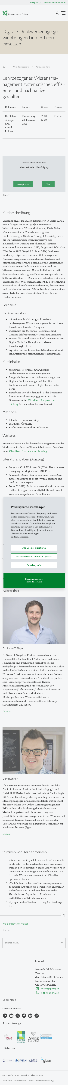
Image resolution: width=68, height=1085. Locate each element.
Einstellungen (33, 565)
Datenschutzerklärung (34, 579)
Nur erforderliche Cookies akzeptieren (34, 556)
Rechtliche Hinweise (34, 582)
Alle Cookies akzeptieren (34, 547)
